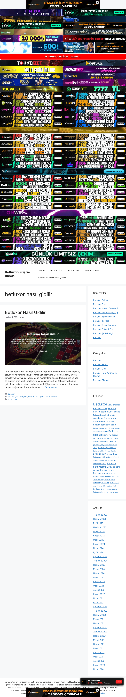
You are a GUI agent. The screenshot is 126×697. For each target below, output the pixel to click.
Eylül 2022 (98, 602)
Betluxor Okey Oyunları (104, 325)
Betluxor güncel (112, 438)
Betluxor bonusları (100, 415)
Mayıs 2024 (99, 569)
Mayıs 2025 (99, 531)
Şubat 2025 (99, 535)
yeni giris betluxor (112, 492)
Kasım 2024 (99, 544)
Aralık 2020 (98, 661)
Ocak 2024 (98, 586)
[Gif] (63, 130)
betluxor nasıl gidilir (36, 396)
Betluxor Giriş (56, 270)
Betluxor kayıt (99, 454)
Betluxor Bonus (73, 270)
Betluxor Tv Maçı (101, 321)
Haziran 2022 (99, 615)
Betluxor (41, 270)
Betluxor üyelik (99, 489)
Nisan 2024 (99, 573)
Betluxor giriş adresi (108, 435)
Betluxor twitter (98, 480)
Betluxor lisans (112, 454)
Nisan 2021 (98, 644)
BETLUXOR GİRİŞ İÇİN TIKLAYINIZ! (63, 56)
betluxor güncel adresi (100, 441)
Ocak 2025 (98, 540)
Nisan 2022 (98, 623)
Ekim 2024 (98, 548)
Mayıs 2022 (99, 619)
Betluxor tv (104, 477)
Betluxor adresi (114, 405)
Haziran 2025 (99, 527)
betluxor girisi (103, 431)
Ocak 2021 (98, 657)
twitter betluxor (51, 396)
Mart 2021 (98, 648)
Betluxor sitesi (107, 470)
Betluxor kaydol (110, 451)
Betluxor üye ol (112, 489)
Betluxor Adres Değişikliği (105, 312)
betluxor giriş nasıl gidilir (17, 396)
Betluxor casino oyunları (100, 428)
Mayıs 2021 (98, 640)
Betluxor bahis (100, 408)
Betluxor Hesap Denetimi (105, 308)
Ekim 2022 (98, 598)
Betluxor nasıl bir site (108, 460)
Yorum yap (12, 399)
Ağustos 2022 (100, 606)
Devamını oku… (52, 387)
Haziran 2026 (100, 519)
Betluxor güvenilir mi (107, 447)
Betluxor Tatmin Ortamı (104, 316)
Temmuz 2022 (100, 611)
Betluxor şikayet (99, 492)
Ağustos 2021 (100, 627)
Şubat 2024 (99, 581)
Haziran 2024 (100, 565)
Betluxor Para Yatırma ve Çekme (52, 277)
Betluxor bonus (112, 411)
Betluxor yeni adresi (101, 483)
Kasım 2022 (99, 594)
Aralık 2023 (98, 590)
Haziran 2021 (99, 636)
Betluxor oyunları (99, 464)
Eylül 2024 (98, 552)
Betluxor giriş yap (99, 438)
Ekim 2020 (98, 669)
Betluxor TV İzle (113, 477)
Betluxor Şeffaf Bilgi (103, 333)
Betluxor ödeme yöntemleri (106, 486)
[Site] (31, 95)
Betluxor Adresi (100, 300)
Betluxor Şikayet (92, 270)
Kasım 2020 (99, 665)
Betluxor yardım (109, 480)
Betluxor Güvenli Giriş (103, 329)
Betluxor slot (99, 473)
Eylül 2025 (98, 523)
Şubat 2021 (98, 652)
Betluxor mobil (99, 457)
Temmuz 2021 (100, 631)
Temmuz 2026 (100, 515)
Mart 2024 (98, 577)
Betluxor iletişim (98, 451)
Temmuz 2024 (100, 561)
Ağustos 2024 (100, 556)
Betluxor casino (108, 424)
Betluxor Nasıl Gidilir (25, 312)
